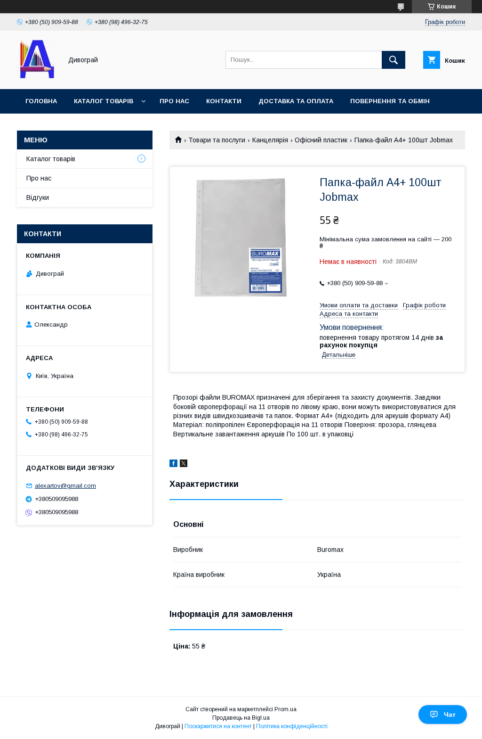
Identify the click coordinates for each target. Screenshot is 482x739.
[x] (183, 464)
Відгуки (37, 197)
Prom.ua (285, 709)
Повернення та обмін (390, 101)
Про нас (174, 101)
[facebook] (173, 464)
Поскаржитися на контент (218, 726)
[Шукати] (393, 60)
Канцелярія (270, 140)
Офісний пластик (321, 140)
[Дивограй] (37, 77)
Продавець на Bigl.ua (241, 717)
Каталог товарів (103, 101)
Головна (41, 101)
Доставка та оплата (295, 101)
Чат (450, 714)
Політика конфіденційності (292, 726)
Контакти (223, 101)
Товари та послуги (216, 140)
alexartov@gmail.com (65, 485)
